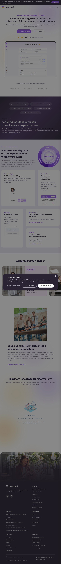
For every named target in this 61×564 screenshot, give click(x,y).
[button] (13, 286)
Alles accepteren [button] (46, 286)
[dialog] (30, 282)
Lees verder (41, 282)
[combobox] (55, 276)
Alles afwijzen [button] (29, 286)
